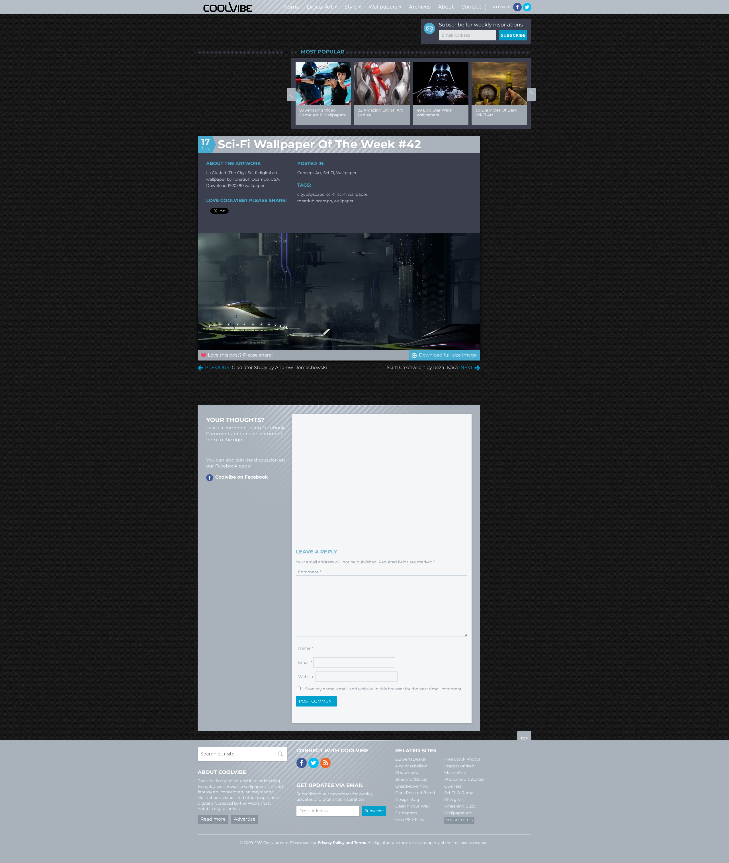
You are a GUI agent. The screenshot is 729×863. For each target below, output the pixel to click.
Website (306, 676)
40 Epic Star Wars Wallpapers (434, 113)
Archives (420, 7)
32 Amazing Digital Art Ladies (380, 113)
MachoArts (455, 772)
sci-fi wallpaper (352, 194)
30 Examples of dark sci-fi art (496, 113)
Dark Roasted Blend (415, 792)
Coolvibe (227, 7)
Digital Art (320, 7)
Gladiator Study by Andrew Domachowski (279, 367)
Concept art (309, 172)
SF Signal (453, 799)
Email (305, 662)
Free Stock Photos (462, 759)
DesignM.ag (407, 799)
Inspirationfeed (459, 766)
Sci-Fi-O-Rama (458, 792)
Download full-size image (448, 355)
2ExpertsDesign (411, 759)
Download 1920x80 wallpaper (235, 185)
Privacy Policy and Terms (342, 843)
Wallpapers (382, 7)
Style (351, 7)
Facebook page (232, 466)
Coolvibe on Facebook (241, 477)
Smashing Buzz (459, 806)
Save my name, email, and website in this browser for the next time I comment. (383, 688)
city (300, 194)
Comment (309, 571)
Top (524, 736)
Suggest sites (459, 820)
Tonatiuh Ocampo (251, 179)
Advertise (244, 819)
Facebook (517, 7)
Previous (291, 94)
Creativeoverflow (412, 786)
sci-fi (330, 194)
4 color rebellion (411, 766)
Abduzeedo (406, 772)
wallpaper (346, 172)
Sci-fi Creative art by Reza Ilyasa (422, 367)
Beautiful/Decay (411, 779)
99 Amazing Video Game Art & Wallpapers (322, 113)
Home (291, 7)
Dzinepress (406, 812)
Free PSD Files (409, 819)
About (446, 7)
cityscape (315, 194)
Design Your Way (412, 806)
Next (531, 94)
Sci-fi (328, 172)
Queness (453, 786)
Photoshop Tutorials (464, 779)
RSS (325, 763)
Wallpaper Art (458, 812)
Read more (213, 819)
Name (305, 648)
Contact (471, 7)
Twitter (527, 7)
